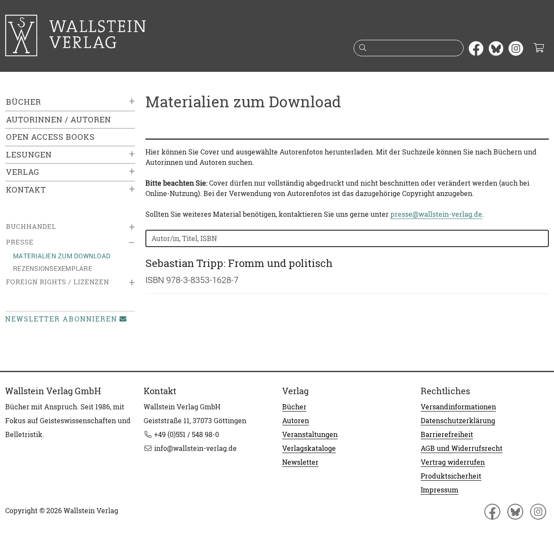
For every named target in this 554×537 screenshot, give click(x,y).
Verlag (22, 172)
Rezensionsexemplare (52, 268)
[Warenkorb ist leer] (538, 48)
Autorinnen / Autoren (58, 119)
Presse (20, 242)
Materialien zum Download (61, 255)
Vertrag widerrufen (453, 462)
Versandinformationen (458, 407)
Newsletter (300, 462)
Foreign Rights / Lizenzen (57, 281)
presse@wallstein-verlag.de (436, 214)
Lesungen (29, 154)
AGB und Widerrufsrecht (461, 448)
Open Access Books (50, 137)
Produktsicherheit (451, 476)
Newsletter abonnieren (61, 319)
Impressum (439, 490)
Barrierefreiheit (447, 434)
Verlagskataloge (309, 448)
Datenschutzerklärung (458, 420)
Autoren (295, 420)
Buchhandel (31, 226)
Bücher (23, 101)
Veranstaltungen (310, 434)
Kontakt (26, 189)
